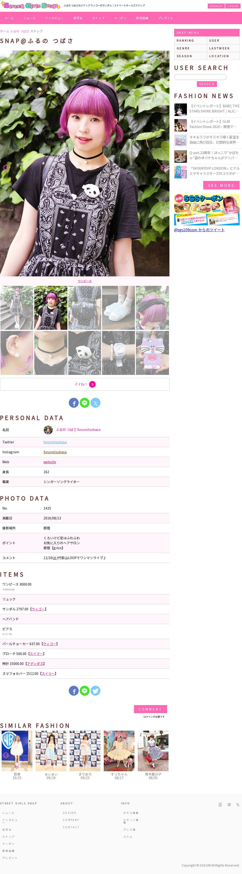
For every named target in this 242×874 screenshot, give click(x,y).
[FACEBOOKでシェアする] (74, 403)
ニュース (30, 18)
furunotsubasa (55, 442)
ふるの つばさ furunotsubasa (77, 429)
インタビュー (54, 18)
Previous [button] (5, 167)
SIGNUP (216, 6)
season (185, 56)
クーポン (120, 18)
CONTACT (71, 827)
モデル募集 (131, 812)
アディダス (35, 663)
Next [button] (163, 167)
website (49, 461)
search (207, 84)
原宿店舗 (142, 18)
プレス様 (129, 829)
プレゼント (166, 18)
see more (221, 185)
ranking (185, 40)
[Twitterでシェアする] (95, 691)
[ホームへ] (30, 5)
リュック (85, 281)
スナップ (98, 18)
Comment (150, 709)
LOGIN (233, 6)
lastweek (219, 48)
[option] (84, 168)
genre (183, 48)
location (219, 56)
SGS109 (70, 812)
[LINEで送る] (85, 403)
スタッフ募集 (131, 821)
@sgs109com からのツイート (199, 229)
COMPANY (71, 820)
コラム (128, 836)
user (214, 40)
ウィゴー (38, 609)
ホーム (9, 18)
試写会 (78, 18)
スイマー (36, 653)
